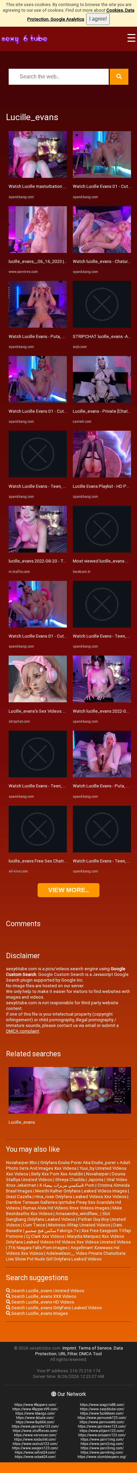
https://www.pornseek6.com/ (101, 1422)
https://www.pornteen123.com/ (102, 1426)
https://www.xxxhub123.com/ (35, 1444)
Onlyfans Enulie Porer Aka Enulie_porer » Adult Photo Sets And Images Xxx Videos (68, 1165)
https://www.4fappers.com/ (35, 1405)
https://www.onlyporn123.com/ (102, 1435)
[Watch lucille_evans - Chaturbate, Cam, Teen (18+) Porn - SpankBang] (102, 251)
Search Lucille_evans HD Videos (42, 1302)
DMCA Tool (90, 1354)
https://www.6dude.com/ (35, 1418)
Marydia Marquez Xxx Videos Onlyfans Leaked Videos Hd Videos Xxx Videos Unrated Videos (68, 1239)
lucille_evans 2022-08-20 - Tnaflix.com (46, 561)
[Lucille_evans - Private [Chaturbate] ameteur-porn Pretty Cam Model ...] (102, 401)
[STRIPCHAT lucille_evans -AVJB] (102, 326)
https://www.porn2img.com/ (102, 1444)
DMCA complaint (22, 1031)
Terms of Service (95, 1348)
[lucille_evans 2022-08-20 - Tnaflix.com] (38, 551)
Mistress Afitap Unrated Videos (79, 1225)
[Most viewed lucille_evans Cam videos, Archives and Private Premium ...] (102, 551)
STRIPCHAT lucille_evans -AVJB (104, 336)
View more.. (68, 889)
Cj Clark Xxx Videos (45, 1236)
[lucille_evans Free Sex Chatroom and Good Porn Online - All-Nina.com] (38, 851)
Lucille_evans (22, 1122)
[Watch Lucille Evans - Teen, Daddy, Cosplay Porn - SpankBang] (38, 476)
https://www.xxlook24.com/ (35, 1457)
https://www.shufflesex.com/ (35, 1431)
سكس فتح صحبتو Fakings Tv (51, 1230)
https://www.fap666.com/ (35, 1422)
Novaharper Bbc (21, 1162)
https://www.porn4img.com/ (101, 1452)
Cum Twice (34, 1225)
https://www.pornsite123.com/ (35, 1426)
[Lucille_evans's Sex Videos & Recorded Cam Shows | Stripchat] (38, 701)
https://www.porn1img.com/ (102, 1439)
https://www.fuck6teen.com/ (102, 1413)
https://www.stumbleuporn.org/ (101, 1457)
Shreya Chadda (70, 1179)
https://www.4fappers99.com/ (35, 1409)
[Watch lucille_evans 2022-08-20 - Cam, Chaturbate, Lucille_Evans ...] (102, 701)
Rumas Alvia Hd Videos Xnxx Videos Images (66, 1208)
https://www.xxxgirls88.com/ (102, 1405)
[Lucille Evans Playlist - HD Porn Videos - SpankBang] (102, 476)
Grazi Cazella (19, 1196)
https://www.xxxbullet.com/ (35, 1439)
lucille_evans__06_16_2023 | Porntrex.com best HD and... (64, 261)
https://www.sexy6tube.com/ (102, 1409)
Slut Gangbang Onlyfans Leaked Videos (58, 1216)
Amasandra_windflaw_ (77, 1213)
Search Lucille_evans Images (39, 1313)
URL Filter (68, 1354)
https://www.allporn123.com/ (101, 1431)
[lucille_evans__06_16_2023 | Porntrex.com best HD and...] (38, 251)
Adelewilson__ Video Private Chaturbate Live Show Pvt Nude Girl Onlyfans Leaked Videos (66, 1256)
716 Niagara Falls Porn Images (38, 1247)
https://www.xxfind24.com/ (35, 1452)
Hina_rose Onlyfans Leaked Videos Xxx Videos (80, 1196)
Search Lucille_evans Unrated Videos (47, 1291)
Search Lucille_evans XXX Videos (43, 1296)
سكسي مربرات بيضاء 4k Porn (66, 1185)
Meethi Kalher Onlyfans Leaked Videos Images (81, 1191)
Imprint (69, 1348)
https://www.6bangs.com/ (35, 1413)
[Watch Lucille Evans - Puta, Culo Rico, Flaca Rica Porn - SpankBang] (38, 326)
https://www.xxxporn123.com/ (35, 1448)
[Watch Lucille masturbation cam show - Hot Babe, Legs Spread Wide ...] (38, 176)
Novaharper (97, 1174)
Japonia (95, 1179)
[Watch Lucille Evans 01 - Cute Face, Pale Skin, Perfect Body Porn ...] (38, 401)
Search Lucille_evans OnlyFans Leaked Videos (56, 1308)
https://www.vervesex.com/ (35, 1435)
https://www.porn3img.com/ (102, 1448)
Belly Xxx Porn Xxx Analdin (57, 1174)
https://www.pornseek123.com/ (101, 1418)
